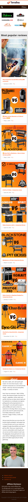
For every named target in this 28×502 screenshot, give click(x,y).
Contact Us (7, 479)
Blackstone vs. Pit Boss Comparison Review (13, 260)
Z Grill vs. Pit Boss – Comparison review (12, 190)
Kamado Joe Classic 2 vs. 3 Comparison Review (14, 368)
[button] (23, 7)
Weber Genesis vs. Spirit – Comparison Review (14, 225)
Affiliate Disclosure (10, 477)
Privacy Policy (8, 475)
